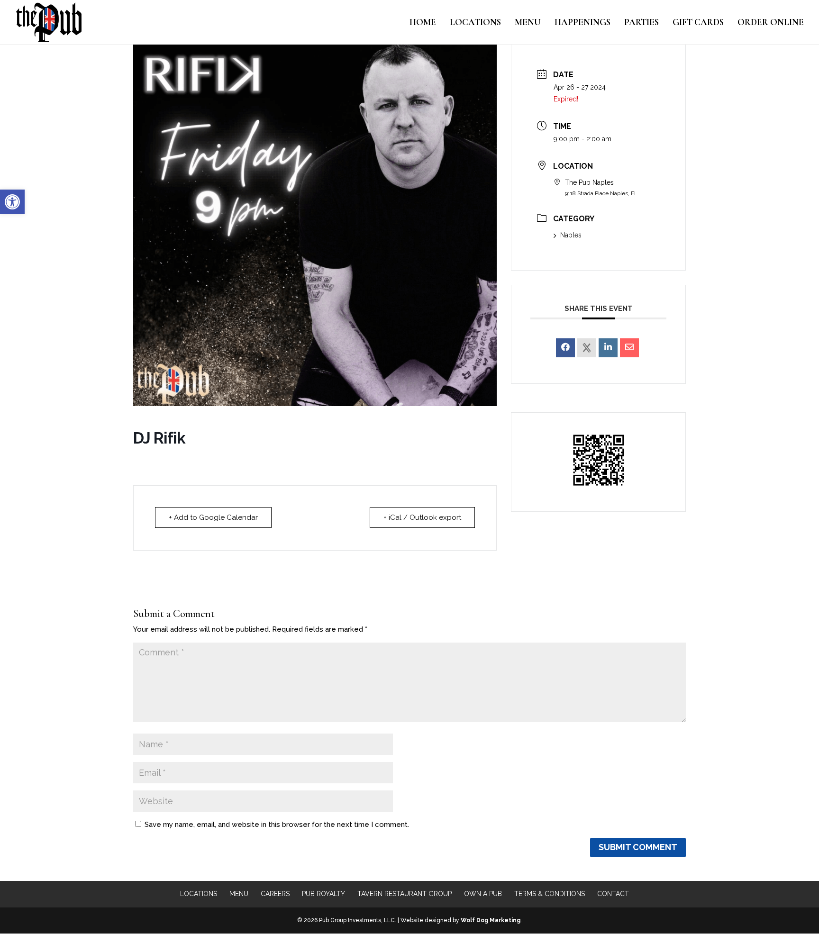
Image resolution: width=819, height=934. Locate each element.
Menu (528, 23)
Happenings (582, 23)
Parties (641, 23)
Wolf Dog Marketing (490, 920)
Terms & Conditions (549, 894)
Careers (275, 894)
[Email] (629, 347)
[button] (12, 202)
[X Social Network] (586, 347)
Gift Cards (698, 23)
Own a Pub (483, 894)
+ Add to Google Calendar (213, 517)
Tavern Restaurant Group (404, 894)
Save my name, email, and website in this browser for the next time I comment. (277, 824)
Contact (613, 894)
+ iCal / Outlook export (422, 517)
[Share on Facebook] (565, 347)
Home (423, 23)
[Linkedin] (608, 347)
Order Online (770, 23)
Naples (571, 235)
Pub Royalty (323, 894)
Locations (475, 23)
